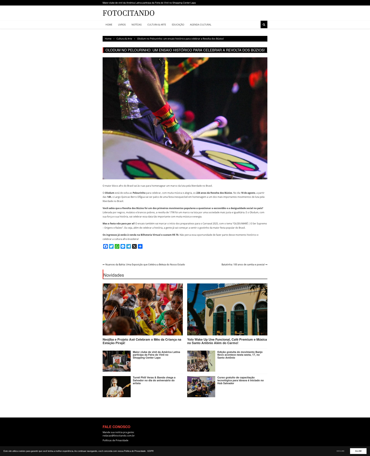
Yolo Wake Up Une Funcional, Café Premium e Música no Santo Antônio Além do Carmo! (227, 341)
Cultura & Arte (156, 24)
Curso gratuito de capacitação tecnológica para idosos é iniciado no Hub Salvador (240, 380)
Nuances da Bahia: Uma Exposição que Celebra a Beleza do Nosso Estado (145, 264)
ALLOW (358, 451)
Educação (178, 24)
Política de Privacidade (135, 451)
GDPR (150, 451)
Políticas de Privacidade (115, 440)
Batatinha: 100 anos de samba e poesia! (243, 264)
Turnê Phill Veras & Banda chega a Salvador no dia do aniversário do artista (154, 380)
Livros (122, 24)
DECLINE (340, 451)
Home (109, 24)
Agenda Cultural (200, 24)
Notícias (137, 24)
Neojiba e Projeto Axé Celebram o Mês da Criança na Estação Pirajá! (142, 341)
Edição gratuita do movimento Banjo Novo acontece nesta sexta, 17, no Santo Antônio (147, 4)
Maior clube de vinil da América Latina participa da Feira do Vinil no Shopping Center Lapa (156, 355)
